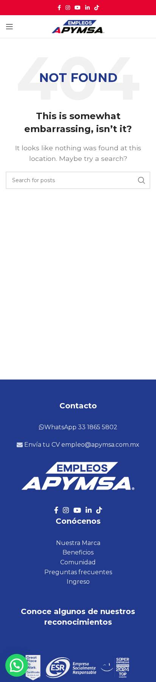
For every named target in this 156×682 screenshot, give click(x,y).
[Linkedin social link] (87, 8)
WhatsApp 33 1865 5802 (80, 427)
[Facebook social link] (59, 8)
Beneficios (78, 552)
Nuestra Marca (78, 543)
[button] (16, 665)
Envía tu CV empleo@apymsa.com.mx (81, 444)
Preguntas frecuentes (78, 572)
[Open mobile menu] (9, 26)
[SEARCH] (141, 180)
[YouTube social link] (77, 8)
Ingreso (78, 581)
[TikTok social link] (96, 8)
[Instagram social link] (67, 8)
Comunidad (78, 562)
